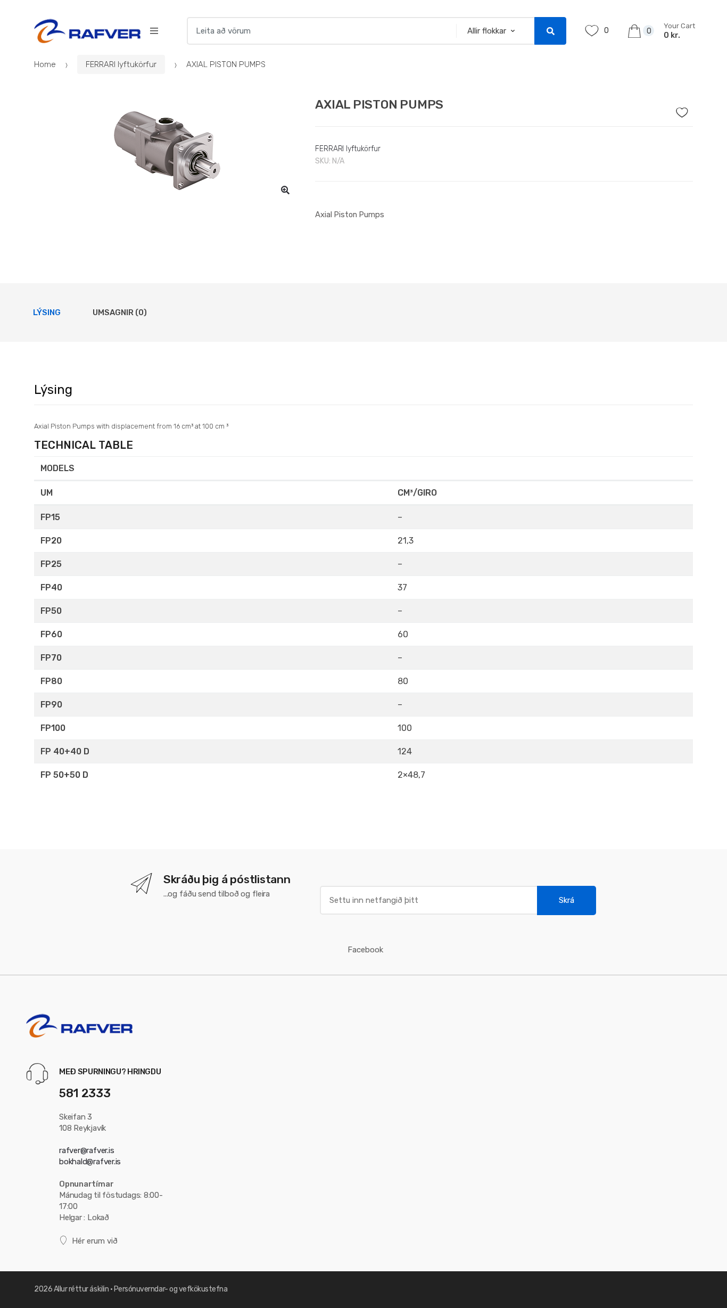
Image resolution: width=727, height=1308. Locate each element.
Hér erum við (95, 1241)
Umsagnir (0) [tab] (120, 312)
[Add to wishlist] (685, 110)
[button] (285, 190)
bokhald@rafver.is (90, 1161)
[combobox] (318, 31)
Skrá (566, 900)
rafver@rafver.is (86, 1150)
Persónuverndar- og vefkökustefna (171, 1289)
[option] (167, 150)
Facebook (365, 950)
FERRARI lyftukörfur (121, 64)
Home (45, 64)
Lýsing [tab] (47, 312)
